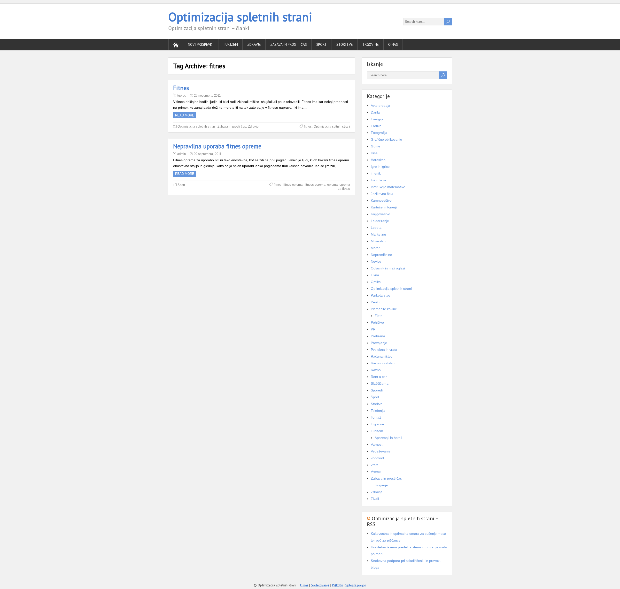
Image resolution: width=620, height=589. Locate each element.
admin (181, 154)
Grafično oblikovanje (386, 139)
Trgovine (370, 44)
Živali (375, 499)
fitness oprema (314, 184)
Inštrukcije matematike (388, 187)
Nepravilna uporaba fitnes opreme (217, 146)
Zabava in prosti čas (288, 44)
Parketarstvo (380, 295)
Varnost (376, 444)
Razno (376, 370)
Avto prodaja (380, 105)
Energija (377, 119)
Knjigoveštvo (380, 214)
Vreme (376, 472)
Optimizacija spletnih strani (240, 17)
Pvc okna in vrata (384, 350)
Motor (375, 248)
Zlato (378, 316)
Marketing (378, 234)
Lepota (376, 227)
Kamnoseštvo (381, 200)
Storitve (344, 44)
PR (373, 329)
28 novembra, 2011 (207, 95)
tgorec (181, 95)
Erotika (376, 126)
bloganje (381, 485)
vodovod (377, 458)
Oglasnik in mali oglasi (388, 268)
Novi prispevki (201, 44)
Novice (376, 261)
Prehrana (378, 336)
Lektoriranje (380, 221)
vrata (375, 465)
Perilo (375, 302)
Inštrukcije (378, 180)
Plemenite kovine (384, 309)
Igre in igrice (380, 166)
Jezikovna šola (382, 194)
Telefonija (378, 411)
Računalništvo (381, 356)
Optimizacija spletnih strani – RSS (402, 521)
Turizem (230, 44)
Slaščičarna (379, 383)
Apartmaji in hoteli (388, 438)
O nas (393, 44)
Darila (375, 112)
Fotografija (379, 133)
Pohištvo (377, 322)
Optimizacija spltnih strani (332, 126)
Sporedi (377, 390)
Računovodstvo (383, 363)
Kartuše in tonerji (384, 207)
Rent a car (379, 377)
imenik (376, 173)
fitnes (308, 126)
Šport (321, 44)
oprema (332, 184)
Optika (376, 282)
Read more (184, 115)
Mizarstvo (378, 241)
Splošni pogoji (355, 585)
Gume (375, 146)
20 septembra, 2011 (207, 154)
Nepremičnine (381, 255)
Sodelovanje (320, 585)
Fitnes (181, 88)
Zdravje (254, 44)
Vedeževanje (380, 451)
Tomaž (376, 417)
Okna (375, 275)
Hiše (374, 153)
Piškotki (337, 585)
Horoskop (378, 160)
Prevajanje (379, 343)
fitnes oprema (292, 184)
